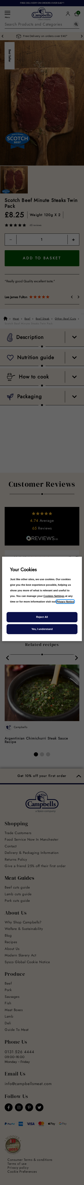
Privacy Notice (65, 601)
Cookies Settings (53, 596)
